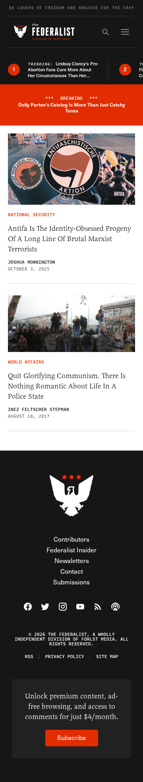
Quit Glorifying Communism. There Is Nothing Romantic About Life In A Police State (67, 386)
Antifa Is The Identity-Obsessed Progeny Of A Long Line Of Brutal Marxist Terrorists (69, 238)
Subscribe (71, 737)
